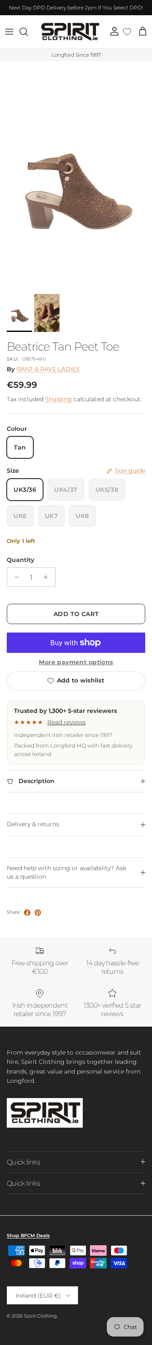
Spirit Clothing (40, 1316)
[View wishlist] (127, 31)
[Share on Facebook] (27, 912)
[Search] (28, 31)
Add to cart (76, 614)
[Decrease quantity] (14, 577)
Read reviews (66, 722)
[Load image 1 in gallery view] (76, 175)
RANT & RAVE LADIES (48, 369)
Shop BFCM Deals (28, 1235)
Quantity (20, 560)
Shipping (58, 399)
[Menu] (9, 31)
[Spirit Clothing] (69, 31)
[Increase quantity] (48, 577)
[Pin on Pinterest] (38, 912)
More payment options (76, 662)
